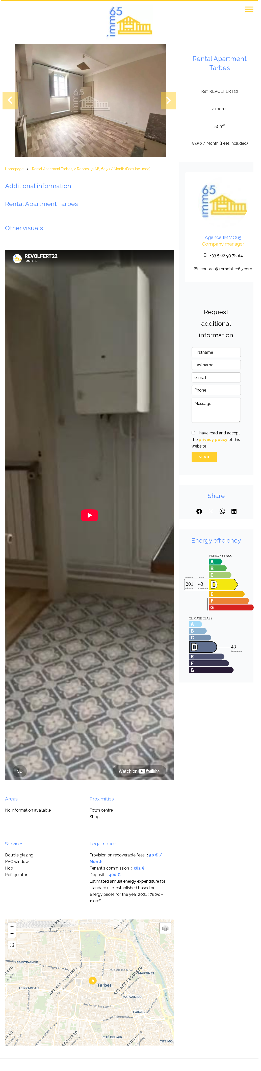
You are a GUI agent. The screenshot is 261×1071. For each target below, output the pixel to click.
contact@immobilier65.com (226, 268)
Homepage (14, 169)
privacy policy (213, 439)
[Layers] (165, 928)
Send (204, 457)
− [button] (12, 934)
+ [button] (12, 926)
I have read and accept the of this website (216, 440)
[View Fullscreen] (12, 945)
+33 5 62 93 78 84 (226, 255)
